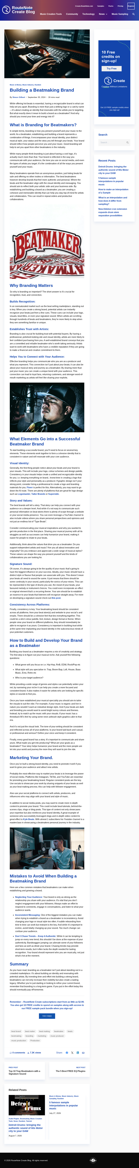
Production (35, 1040)
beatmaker (58, 1031)
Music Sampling (120, 14)
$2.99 (81, 1002)
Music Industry (28, 85)
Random (38, 85)
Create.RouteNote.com (84, 6)
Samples (100, 6)
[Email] (83, 1053)
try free (47, 1016)
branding (29, 1036)
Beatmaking (24, 1119)
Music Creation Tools (51, 14)
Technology (88, 14)
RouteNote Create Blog (23, 10)
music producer (57, 1036)
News (102, 14)
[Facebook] (67, 1053)
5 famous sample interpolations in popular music (63, 1105)
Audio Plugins (14, 1119)
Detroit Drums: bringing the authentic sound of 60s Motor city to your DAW (26, 1128)
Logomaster (24, 494)
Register (131, 6)
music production (18, 1040)
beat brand (16, 1031)
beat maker (30, 1031)
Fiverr (30, 487)
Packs (110, 6)
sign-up (68, 1008)
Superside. (53, 494)
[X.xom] (72, 1053)
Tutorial (29, 1121)
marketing (42, 1036)
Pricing (120, 6)
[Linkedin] (78, 1053)
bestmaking (16, 1036)
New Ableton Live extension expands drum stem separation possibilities (112, 212)
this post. (56, 598)
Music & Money (16, 85)
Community (72, 14)
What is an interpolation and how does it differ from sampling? (112, 200)
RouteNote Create (32, 1002)
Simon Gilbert (18, 97)
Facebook (93, 1160)
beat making (44, 1031)
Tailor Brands (38, 494)
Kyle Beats (28, 819)
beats (70, 1031)
